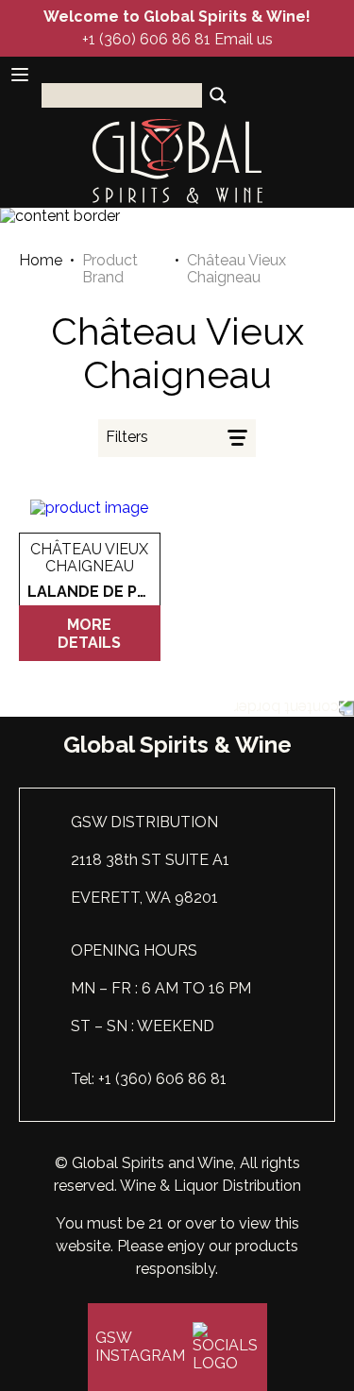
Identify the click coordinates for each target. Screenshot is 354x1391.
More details (89, 633)
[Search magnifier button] (218, 95)
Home (40, 260)
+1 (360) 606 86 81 (146, 39)
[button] (177, 438)
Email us (243, 39)
